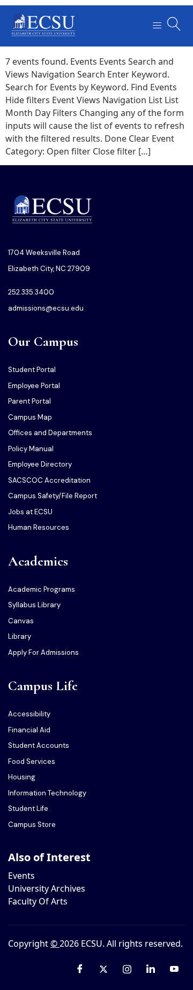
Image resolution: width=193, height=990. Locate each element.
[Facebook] (80, 969)
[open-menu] (154, 26)
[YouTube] (174, 969)
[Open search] (174, 24)
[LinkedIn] (151, 969)
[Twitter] (103, 969)
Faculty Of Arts (38, 901)
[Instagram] (127, 969)
